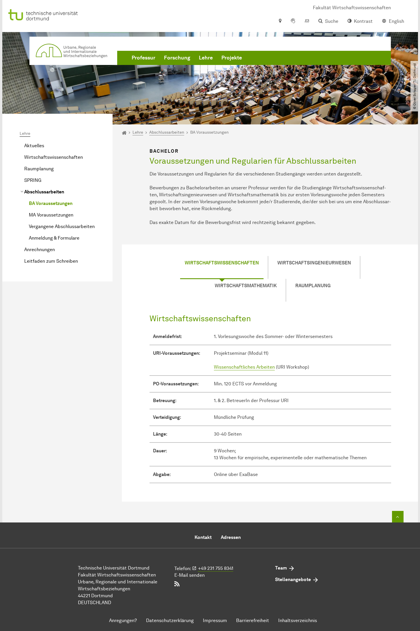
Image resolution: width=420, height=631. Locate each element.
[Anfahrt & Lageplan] (280, 21)
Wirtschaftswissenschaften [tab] (222, 263)
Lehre (206, 58)
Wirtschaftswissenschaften (53, 157)
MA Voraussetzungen (51, 215)
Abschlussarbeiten (44, 192)
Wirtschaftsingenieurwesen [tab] (314, 263)
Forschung (177, 58)
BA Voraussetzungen (50, 203)
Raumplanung (39, 168)
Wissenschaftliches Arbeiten (244, 367)
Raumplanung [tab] (313, 285)
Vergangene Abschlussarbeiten (62, 226)
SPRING (32, 180)
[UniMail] (307, 21)
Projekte (231, 58)
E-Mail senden (189, 575)
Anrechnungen (39, 249)
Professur (143, 58)
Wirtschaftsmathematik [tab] (246, 285)
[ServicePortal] (293, 21)
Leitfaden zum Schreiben (51, 261)
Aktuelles (34, 145)
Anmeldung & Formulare (54, 238)
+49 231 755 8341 (215, 568)
